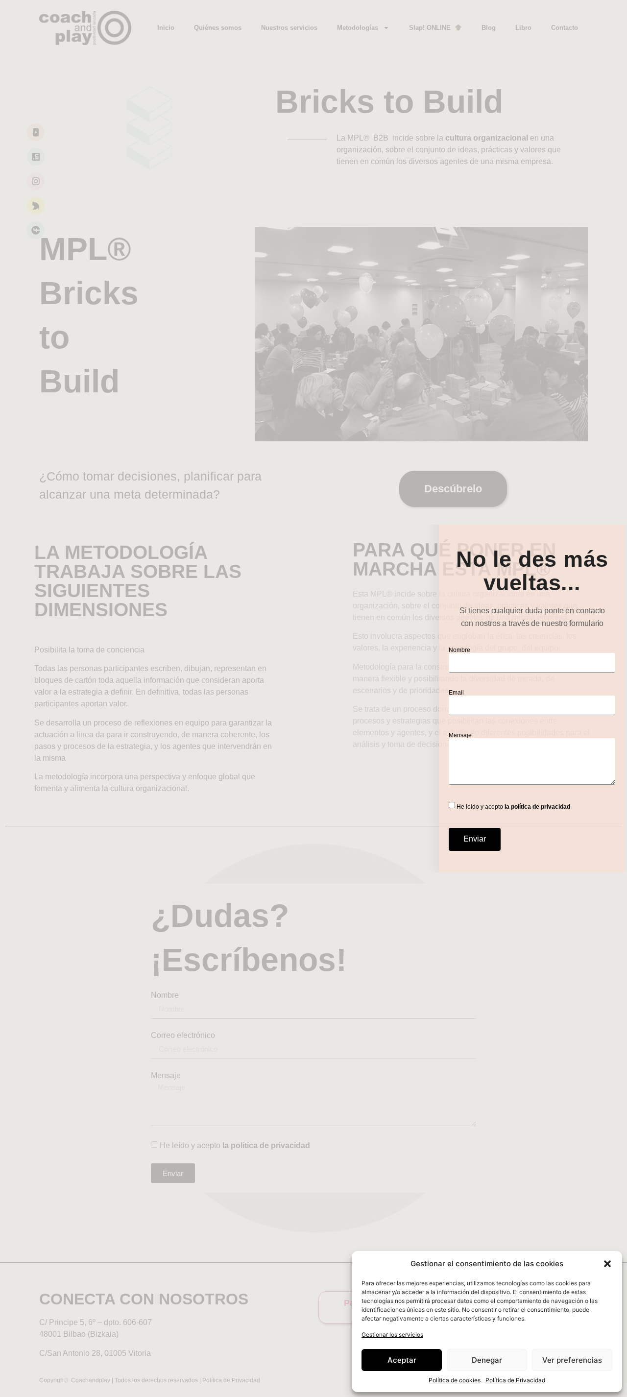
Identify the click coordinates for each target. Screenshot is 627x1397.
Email (456, 693)
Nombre (459, 650)
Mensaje (460, 735)
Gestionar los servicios (392, 1334)
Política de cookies (455, 1380)
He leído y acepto (513, 806)
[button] (607, 1264)
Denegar (487, 1360)
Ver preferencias (572, 1360)
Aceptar (401, 1360)
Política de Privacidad (515, 1380)
